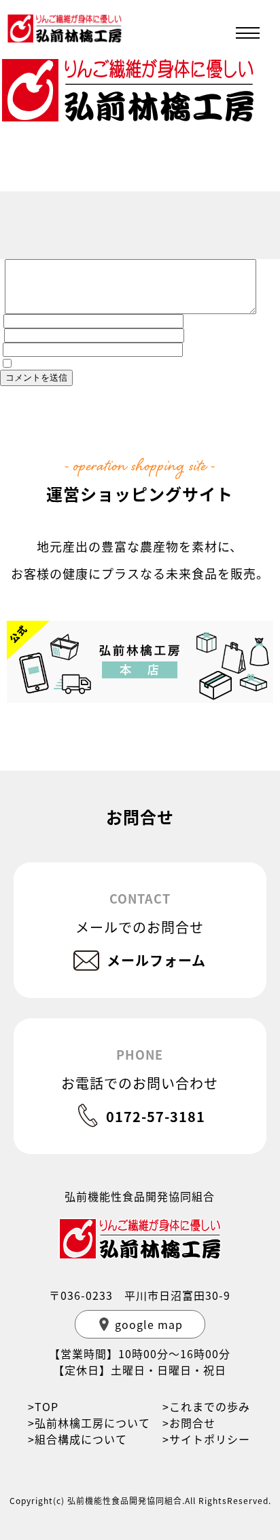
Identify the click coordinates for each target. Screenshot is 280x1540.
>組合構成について (77, 1439)
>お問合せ (188, 1422)
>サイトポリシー (206, 1439)
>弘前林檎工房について (89, 1422)
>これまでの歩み (206, 1406)
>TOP (43, 1406)
